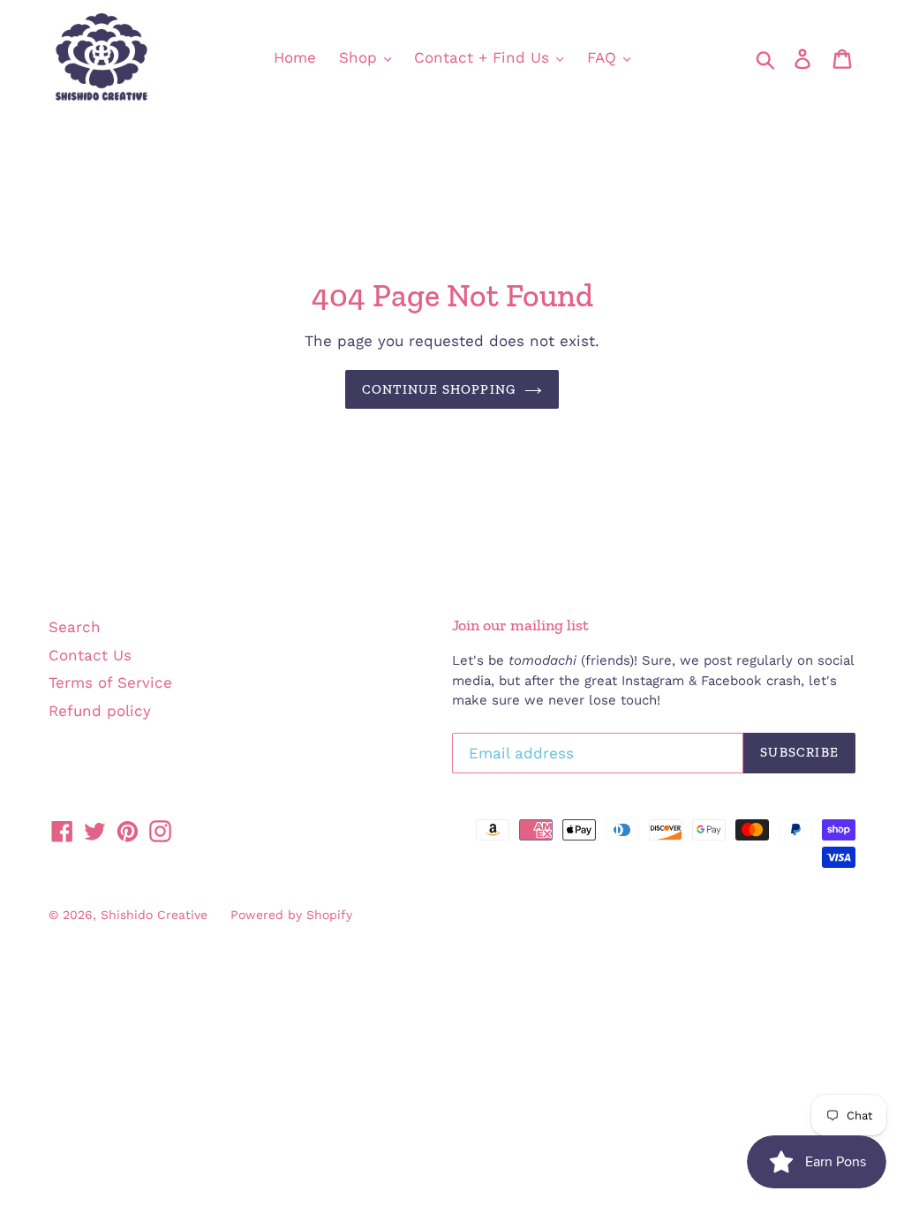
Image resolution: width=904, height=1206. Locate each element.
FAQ (604, 57)
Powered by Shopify (291, 915)
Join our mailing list (520, 625)
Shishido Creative (154, 915)
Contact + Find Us (484, 57)
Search (75, 627)
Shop (360, 57)
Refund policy (100, 711)
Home (295, 57)
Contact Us (90, 655)
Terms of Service (110, 682)
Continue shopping (439, 389)
